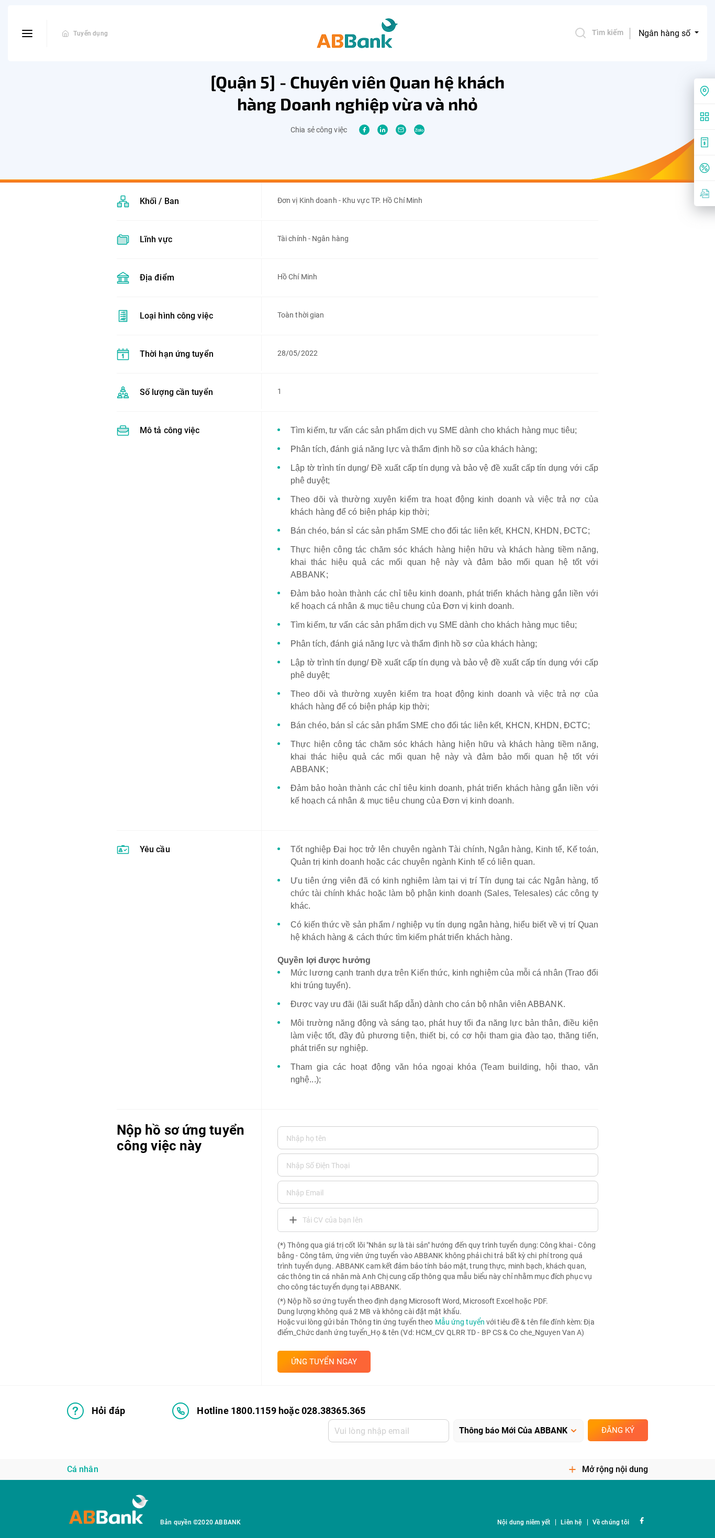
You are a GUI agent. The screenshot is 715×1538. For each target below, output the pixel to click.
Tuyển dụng (90, 33)
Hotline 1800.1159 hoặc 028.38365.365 (281, 1410)
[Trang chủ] (65, 33)
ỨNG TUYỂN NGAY (324, 1361)
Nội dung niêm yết (523, 1522)
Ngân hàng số (665, 33)
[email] (401, 130)
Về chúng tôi (611, 1522)
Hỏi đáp (108, 1410)
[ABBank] (357, 33)
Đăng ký (617, 1430)
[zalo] (419, 130)
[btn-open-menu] (27, 33)
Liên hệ (571, 1522)
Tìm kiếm (607, 32)
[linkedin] (382, 130)
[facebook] (364, 130)
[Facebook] (641, 1519)
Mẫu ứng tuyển (460, 1322)
